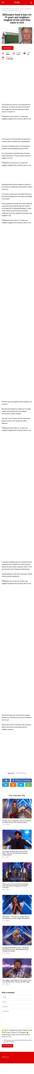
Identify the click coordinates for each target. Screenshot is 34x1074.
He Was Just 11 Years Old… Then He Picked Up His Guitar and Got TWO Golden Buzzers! (16, 821)
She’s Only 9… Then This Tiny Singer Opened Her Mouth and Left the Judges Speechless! (16, 917)
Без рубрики (7, 48)
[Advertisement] (17, 83)
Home (3, 8)
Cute (17, 2)
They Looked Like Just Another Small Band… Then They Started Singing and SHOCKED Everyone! (15, 885)
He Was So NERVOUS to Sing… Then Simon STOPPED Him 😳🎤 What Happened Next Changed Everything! (15, 949)
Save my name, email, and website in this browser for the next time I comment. (18, 1041)
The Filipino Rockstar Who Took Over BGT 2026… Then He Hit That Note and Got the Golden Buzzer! (15, 853)
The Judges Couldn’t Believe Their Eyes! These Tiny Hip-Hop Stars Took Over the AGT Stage (16, 981)
